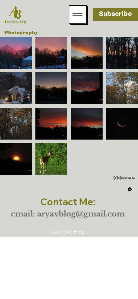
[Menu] (78, 14)
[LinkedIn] (130, 189)
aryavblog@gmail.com (81, 214)
